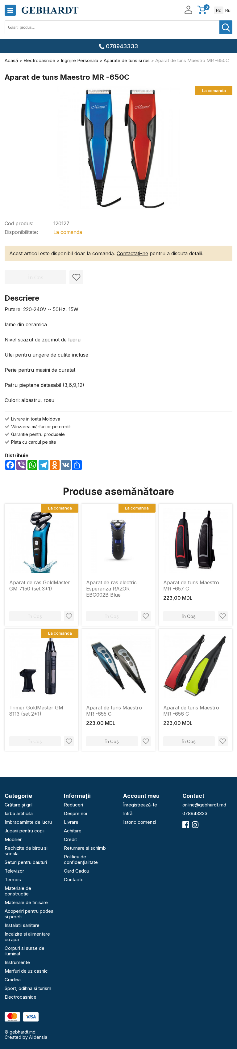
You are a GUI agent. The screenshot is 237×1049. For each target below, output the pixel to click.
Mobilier (13, 839)
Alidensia (38, 1037)
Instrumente (17, 962)
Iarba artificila (19, 813)
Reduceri (73, 805)
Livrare (71, 822)
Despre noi (75, 813)
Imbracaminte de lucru (28, 822)
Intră (127, 813)
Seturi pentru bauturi (26, 862)
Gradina (13, 980)
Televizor (14, 871)
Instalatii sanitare (22, 925)
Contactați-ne (132, 253)
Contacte (74, 879)
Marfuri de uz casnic (26, 971)
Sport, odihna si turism (28, 988)
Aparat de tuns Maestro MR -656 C (191, 710)
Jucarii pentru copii (24, 831)
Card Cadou (76, 871)
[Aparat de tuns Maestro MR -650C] (118, 148)
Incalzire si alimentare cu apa (27, 936)
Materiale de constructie (18, 891)
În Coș (189, 616)
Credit (70, 839)
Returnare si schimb (85, 848)
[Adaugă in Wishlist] (76, 277)
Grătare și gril (18, 805)
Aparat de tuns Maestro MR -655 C (114, 710)
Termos (13, 879)
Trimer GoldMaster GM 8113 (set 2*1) (36, 710)
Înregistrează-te (140, 805)
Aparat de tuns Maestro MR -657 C (191, 585)
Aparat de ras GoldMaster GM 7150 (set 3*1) (39, 585)
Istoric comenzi (139, 822)
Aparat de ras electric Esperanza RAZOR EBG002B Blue (111, 588)
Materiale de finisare (26, 902)
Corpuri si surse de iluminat (24, 951)
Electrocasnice (20, 997)
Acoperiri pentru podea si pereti (29, 914)
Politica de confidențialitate (81, 859)
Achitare (72, 831)
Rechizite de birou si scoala (26, 851)
